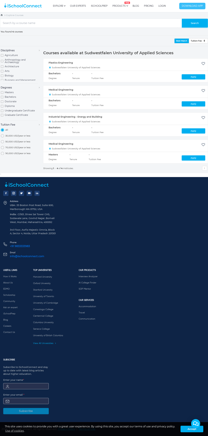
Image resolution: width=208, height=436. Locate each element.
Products (119, 4)
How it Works (10, 276)
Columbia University (43, 322)
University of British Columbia (48, 335)
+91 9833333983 (20, 246)
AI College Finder (87, 283)
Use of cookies (14, 430)
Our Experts (78, 6)
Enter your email (13, 394)
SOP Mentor (85, 289)
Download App (192, 6)
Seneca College (41, 329)
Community (9, 301)
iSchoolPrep (99, 6)
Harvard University (42, 277)
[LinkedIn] (37, 193)
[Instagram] (13, 193)
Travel (82, 313)
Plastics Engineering (61, 62)
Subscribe (26, 411)
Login (162, 6)
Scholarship (9, 295)
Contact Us (9, 332)
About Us (8, 283)
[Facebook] (5, 193)
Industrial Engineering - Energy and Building (75, 116)
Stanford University (42, 290)
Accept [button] (192, 429)
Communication (87, 319)
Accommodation (87, 306)
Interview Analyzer (88, 276)
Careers (7, 326)
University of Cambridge (45, 303)
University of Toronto (43, 296)
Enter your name (13, 380)
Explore (58, 6)
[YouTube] (29, 193)
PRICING (149, 6)
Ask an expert (10, 307)
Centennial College (43, 316)
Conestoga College (43, 309)
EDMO (6, 289)
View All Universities (43, 343)
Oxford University (42, 283)
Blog (136, 6)
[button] (195, 423)
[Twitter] (21, 193)
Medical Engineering (61, 89)
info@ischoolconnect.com (27, 256)
